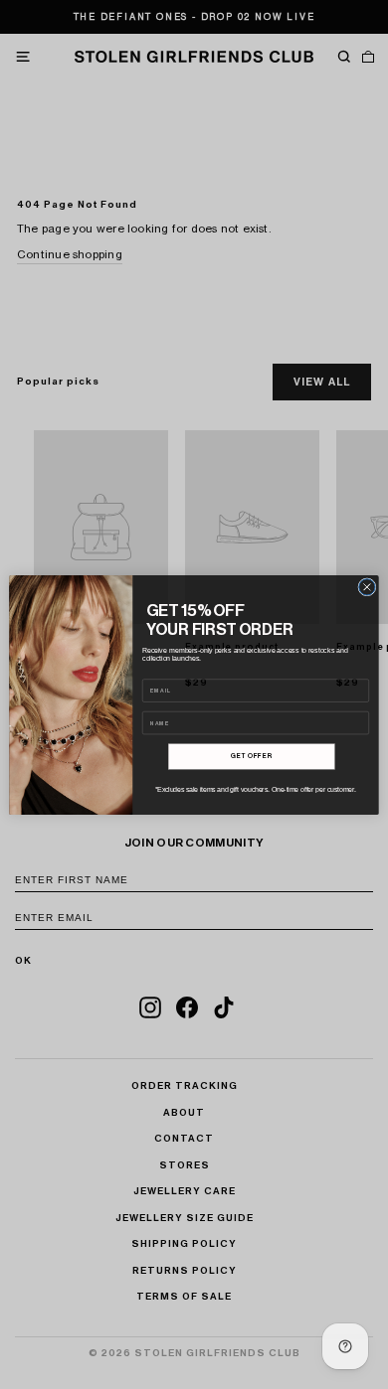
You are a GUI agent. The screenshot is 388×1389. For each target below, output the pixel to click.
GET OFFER (251, 756)
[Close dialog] (367, 586)
